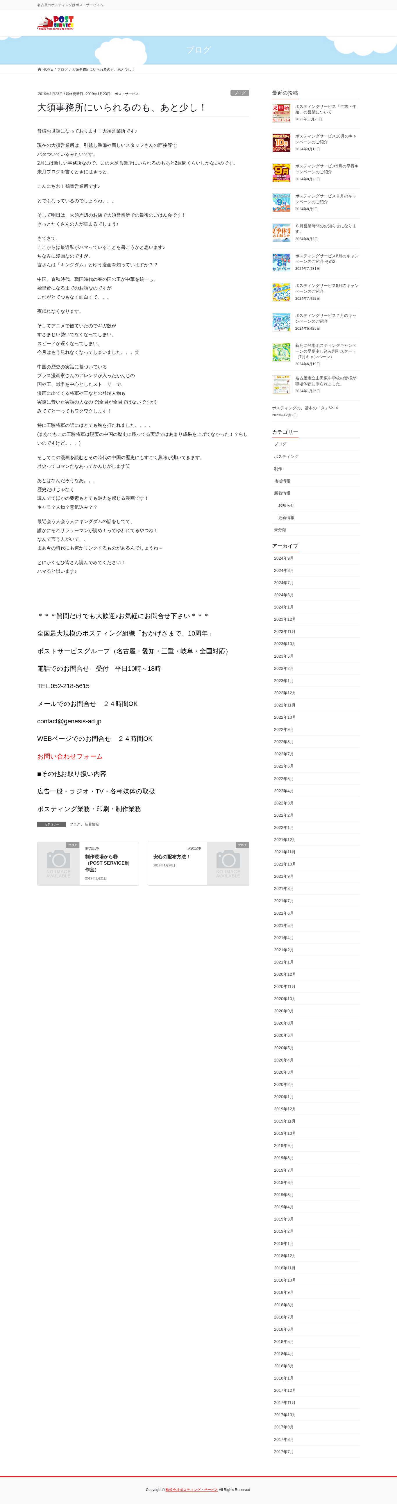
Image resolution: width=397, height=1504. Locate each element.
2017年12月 (285, 1390)
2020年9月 (284, 1011)
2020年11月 (285, 986)
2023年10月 (285, 643)
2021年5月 (284, 925)
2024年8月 (284, 570)
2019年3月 (284, 1219)
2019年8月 (284, 1157)
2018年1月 (284, 1378)
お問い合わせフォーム (70, 756)
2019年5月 (284, 1194)
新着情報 (92, 824)
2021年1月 (284, 962)
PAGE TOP (382, 1454)
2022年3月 (284, 803)
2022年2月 (284, 815)
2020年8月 (284, 1023)
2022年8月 (284, 741)
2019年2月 (284, 1231)
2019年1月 (284, 1243)
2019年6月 (284, 1182)
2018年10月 (285, 1280)
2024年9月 (284, 558)
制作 (278, 468)
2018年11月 (285, 1268)
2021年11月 (285, 852)
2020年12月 (285, 974)
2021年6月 (284, 913)
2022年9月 (284, 729)
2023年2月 (284, 668)
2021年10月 (285, 864)
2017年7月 (284, 1451)
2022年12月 (285, 693)
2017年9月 (284, 1427)
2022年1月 (284, 827)
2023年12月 (285, 619)
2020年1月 (284, 1096)
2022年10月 (285, 717)
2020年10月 (285, 998)
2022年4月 (284, 790)
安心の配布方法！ (172, 856)
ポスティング (286, 456)
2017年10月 (285, 1414)
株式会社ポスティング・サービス (192, 1490)
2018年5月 (284, 1341)
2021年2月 (284, 950)
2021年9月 (284, 876)
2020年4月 (284, 1060)
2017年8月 (284, 1439)
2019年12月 (285, 1109)
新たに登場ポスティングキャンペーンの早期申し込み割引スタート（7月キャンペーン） (325, 351)
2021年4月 (284, 937)
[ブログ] (58, 854)
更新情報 (286, 517)
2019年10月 (285, 1133)
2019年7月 (284, 1170)
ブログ (240, 93)
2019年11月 (285, 1121)
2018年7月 (284, 1317)
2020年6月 (284, 1035)
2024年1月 (284, 607)
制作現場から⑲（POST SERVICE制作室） (107, 863)
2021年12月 (285, 839)
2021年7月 (284, 900)
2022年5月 (284, 778)
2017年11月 (285, 1402)
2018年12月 (285, 1255)
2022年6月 (284, 766)
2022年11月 (285, 705)
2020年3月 (284, 1072)
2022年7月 (284, 754)
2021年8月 (284, 888)
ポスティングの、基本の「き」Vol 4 (305, 408)
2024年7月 (284, 582)
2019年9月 (284, 1145)
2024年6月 (284, 595)
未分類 (280, 529)
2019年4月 (284, 1207)
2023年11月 (285, 631)
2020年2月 (284, 1084)
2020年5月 (284, 1048)
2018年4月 (284, 1353)
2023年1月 (284, 680)
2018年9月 (284, 1292)
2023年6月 (284, 656)
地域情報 (282, 481)
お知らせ (286, 505)
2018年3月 (284, 1366)
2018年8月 (284, 1305)
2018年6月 (284, 1329)
